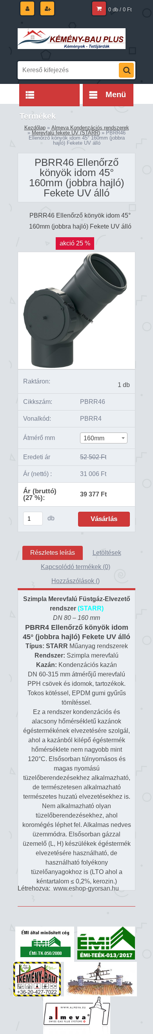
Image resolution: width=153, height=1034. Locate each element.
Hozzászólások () (75, 581)
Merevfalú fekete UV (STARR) (66, 133)
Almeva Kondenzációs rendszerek (90, 128)
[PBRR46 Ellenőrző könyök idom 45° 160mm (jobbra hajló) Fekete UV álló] (76, 255)
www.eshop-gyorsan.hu (86, 888)
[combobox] (104, 437)
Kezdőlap (35, 128)
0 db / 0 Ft (120, 10)
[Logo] (72, 38)
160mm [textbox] (94, 438)
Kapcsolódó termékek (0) (75, 566)
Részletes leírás (52, 552)
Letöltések (107, 552)
